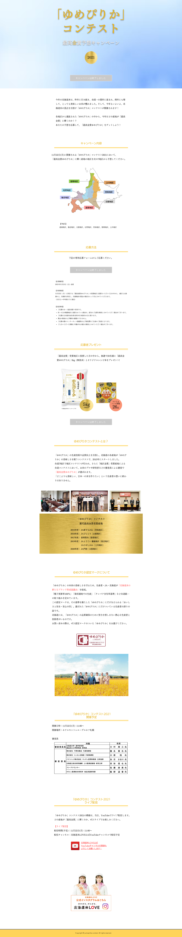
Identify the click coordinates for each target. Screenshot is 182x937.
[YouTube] (75, 846)
